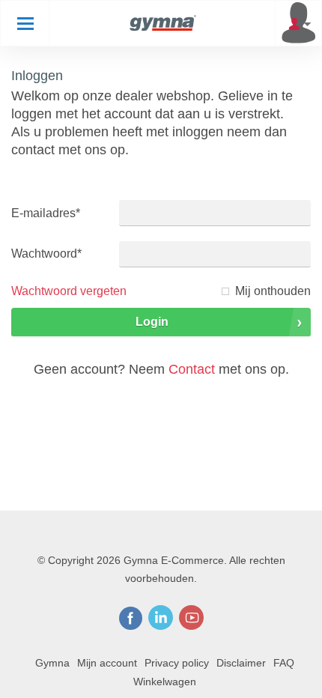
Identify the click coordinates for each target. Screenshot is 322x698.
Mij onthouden (273, 291)
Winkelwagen (164, 682)
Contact (191, 369)
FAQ (283, 663)
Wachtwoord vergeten (69, 291)
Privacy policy (177, 663)
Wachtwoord (46, 253)
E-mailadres (45, 213)
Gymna (52, 663)
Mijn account (107, 663)
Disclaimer (241, 663)
